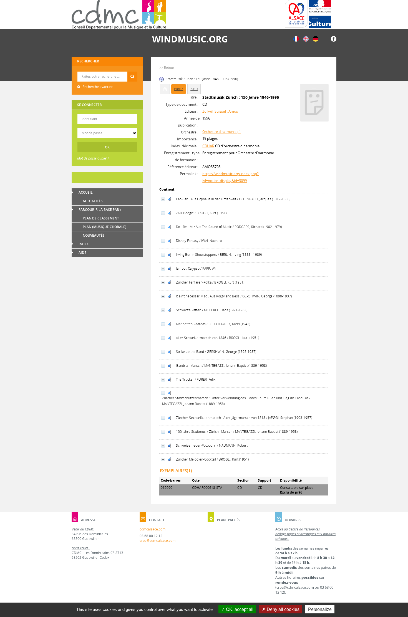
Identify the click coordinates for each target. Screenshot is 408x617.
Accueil (86, 192)
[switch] (134, 133)
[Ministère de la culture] (320, 14)
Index (84, 244)
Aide (82, 252)
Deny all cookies (282, 609)
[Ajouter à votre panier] (165, 89)
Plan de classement (101, 218)
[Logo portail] (119, 14)
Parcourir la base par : (100, 209)
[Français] (296, 38)
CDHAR (208, 145)
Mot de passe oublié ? (93, 158)
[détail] (163, 199)
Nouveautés (94, 235)
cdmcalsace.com (152, 529)
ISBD (194, 89)
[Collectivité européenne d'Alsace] (296, 14)
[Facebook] (333, 38)
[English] (306, 38)
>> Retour (166, 67)
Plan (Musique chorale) (104, 226)
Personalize (320, 609)
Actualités (93, 201)
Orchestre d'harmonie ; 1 (221, 131)
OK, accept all (239, 609)
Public (178, 89)
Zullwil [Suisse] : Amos (220, 111)
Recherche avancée (97, 86)
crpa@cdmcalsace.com (157, 540)
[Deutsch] (315, 38)
